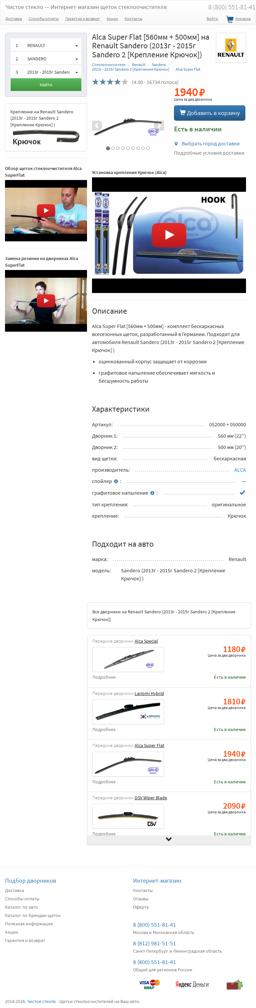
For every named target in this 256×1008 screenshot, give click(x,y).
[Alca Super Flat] (128, 125)
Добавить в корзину (213, 113)
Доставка (13, 18)
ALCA (240, 469)
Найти (46, 85)
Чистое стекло (86, 7)
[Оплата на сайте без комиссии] (149, 981)
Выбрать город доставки (210, 143)
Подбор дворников (30, 880)
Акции (112, 18)
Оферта (141, 907)
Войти (212, 18)
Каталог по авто (21, 907)
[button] (97, 125)
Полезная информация (29, 924)
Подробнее (104, 677)
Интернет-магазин (157, 880)
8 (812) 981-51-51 (154, 943)
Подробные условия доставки (209, 152)
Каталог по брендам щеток (33, 915)
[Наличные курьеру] (234, 981)
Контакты (133, 18)
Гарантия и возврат (82, 18)
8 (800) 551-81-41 (154, 924)
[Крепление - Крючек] (46, 137)
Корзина (243, 18)
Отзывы (140, 899)
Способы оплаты (44, 18)
